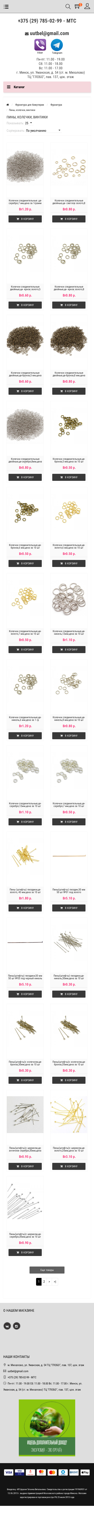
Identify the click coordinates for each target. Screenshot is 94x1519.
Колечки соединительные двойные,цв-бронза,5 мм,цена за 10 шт (25, 375)
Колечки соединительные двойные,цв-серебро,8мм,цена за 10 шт (25, 461)
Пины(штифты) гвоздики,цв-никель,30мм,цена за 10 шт (69, 977)
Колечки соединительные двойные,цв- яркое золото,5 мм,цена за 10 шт (25, 289)
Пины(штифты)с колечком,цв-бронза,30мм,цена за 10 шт (25, 1063)
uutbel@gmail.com (49, 33)
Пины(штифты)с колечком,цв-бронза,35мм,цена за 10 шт (68, 1063)
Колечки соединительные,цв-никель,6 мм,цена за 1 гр (25, 718)
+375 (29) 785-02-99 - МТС (47, 21)
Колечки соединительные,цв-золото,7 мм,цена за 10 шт (25, 632)
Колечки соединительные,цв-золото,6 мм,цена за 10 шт (69, 546)
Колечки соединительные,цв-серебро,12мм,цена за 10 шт (25, 804)
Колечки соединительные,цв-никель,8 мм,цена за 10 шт (69, 718)
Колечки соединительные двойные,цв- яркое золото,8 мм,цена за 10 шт (69, 289)
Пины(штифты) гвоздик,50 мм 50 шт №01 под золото (68, 891)
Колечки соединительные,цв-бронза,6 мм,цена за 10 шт (25, 546)
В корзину (27, 218)
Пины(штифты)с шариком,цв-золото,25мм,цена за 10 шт (69, 1149)
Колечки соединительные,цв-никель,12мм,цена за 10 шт (69, 632)
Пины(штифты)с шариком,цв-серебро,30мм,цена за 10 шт (25, 1235)
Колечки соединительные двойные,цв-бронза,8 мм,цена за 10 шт (69, 375)
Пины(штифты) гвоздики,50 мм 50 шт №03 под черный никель (25, 977)
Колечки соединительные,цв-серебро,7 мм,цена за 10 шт (69, 804)
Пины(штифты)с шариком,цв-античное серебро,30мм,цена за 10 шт (25, 1151)
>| (55, 1282)
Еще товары (47, 1270)
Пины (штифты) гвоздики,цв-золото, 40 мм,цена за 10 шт (25, 891)
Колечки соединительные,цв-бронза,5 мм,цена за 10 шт (69, 460)
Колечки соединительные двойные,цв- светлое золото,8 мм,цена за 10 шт (68, 203)
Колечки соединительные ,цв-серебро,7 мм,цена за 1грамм (25, 201)
